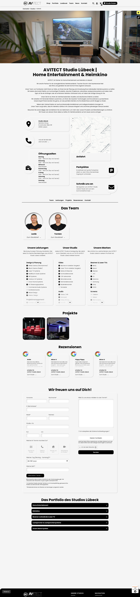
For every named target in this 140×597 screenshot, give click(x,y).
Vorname (29, 397)
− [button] (72, 121)
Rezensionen (78, 200)
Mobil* (28, 415)
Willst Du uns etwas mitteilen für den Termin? (92, 397)
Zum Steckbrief (33, 237)
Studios (32, 9)
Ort (42, 432)
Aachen (73, 595)
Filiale (43, 110)
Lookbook (63, 3)
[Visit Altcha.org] (95, 447)
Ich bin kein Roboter (87, 447)
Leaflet (105, 152)
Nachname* (53, 397)
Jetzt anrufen (42, 142)
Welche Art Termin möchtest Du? (37, 440)
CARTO (108, 152)
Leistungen (59, 200)
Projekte (69, 200)
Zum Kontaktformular (83, 191)
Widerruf (6, 592)
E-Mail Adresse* (31, 406)
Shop (48, 3)
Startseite (26, 9)
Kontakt (84, 3)
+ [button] (72, 119)
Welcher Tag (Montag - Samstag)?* (38, 457)
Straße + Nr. (30, 423)
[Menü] (138, 586)
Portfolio (55, 3)
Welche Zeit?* (30, 466)
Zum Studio (30, 375)
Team (71, 3)
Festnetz (51, 415)
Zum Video (28, 326)
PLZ (27, 432)
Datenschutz (98, 595)
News (77, 3)
